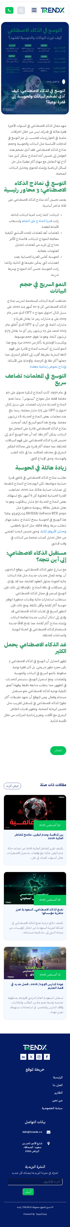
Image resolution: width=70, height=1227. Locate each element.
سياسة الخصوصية (52, 1108)
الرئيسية (58, 1077)
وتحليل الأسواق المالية (53, 531)
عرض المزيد (12, 785)
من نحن (57, 1100)
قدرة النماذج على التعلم (37, 221)
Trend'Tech (41, 1214)
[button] (21, 10)
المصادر (58, 750)
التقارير (59, 1092)
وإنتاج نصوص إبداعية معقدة (48, 366)
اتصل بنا (58, 1085)
